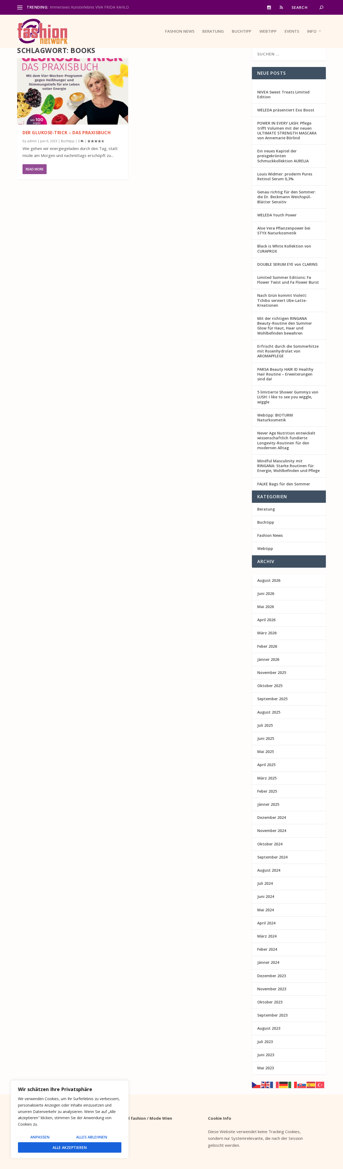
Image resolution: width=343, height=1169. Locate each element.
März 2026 (267, 632)
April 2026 (266, 619)
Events (292, 31)
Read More (34, 169)
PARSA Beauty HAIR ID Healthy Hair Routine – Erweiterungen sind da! (285, 374)
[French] (274, 1084)
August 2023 (268, 1028)
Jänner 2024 (268, 962)
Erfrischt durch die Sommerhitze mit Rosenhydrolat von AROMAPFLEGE (288, 351)
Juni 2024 (265, 896)
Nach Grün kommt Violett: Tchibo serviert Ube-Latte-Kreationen (282, 300)
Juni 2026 (265, 593)
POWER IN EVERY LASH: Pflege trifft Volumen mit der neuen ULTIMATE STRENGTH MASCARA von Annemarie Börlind (286, 130)
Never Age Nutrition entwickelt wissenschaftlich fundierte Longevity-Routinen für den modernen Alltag (286, 440)
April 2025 (266, 764)
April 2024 (266, 923)
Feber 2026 (267, 646)
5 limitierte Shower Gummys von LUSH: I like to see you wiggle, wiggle (287, 396)
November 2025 (271, 672)
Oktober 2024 (269, 843)
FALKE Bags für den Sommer (283, 483)
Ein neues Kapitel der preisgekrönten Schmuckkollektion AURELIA (283, 155)
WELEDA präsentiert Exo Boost (285, 110)
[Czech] (256, 1084)
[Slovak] (302, 1084)
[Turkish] (320, 1084)
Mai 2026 (265, 606)
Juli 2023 (265, 1041)
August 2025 (268, 712)
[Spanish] (311, 1084)
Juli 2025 (265, 725)
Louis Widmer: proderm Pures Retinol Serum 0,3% (284, 176)
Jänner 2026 (268, 659)
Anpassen (40, 1137)
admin (32, 141)
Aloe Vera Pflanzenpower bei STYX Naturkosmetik (283, 230)
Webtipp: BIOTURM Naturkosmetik (275, 417)
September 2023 (272, 1015)
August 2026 (268, 580)
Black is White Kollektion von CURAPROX (284, 248)
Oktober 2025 (269, 685)
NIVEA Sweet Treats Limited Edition (283, 94)
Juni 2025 (265, 738)
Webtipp (268, 31)
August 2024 (268, 870)
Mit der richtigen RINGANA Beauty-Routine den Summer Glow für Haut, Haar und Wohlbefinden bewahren (284, 326)
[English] (265, 1084)
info (311, 31)
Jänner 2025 (268, 804)
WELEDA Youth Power (277, 215)
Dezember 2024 (271, 817)
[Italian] (292, 1084)
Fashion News (179, 31)
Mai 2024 (265, 909)
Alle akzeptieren (70, 1147)
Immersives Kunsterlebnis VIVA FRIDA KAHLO (89, 7)
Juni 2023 (265, 1054)
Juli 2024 (265, 883)
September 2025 (272, 698)
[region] (70, 1119)
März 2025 (267, 778)
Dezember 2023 (271, 975)
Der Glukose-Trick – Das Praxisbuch (67, 133)
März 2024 (267, 936)
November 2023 (271, 988)
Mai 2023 (265, 1067)
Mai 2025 (265, 751)
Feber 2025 (267, 791)
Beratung (213, 31)
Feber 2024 (267, 949)
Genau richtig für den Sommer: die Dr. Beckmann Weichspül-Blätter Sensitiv (286, 196)
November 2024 (271, 830)
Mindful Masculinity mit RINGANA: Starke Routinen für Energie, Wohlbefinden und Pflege (288, 465)
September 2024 (272, 857)
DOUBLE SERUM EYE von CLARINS (287, 264)
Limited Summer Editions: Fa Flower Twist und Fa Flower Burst (288, 280)
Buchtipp (241, 31)
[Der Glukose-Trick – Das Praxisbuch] (72, 91)
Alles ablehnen (91, 1137)
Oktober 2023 (269, 1002)
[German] (283, 1084)
